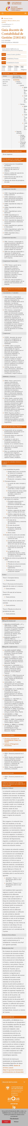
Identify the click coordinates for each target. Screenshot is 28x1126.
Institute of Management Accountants (11, 744)
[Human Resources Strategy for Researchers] (14, 1107)
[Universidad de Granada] (14, 3)
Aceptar (6, 1121)
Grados (10, 18)
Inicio (2, 18)
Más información (14, 1118)
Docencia (6, 18)
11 (12, 24)
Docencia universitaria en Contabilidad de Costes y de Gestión (12, 740)
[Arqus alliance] (13, 1099)
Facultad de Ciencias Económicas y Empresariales (16, 1093)
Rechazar (16, 1121)
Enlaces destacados (10, 1082)
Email (17, 79)
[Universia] (14, 1103)
